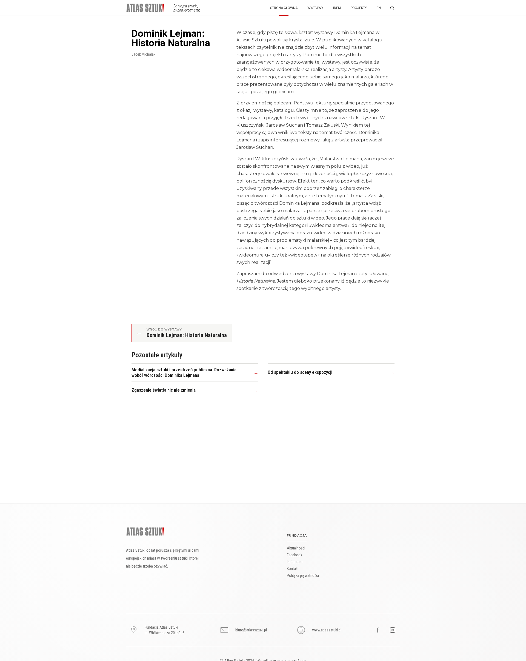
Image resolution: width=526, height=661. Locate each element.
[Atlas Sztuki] (145, 531)
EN (379, 8)
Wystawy (315, 8)
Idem (337, 8)
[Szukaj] (392, 8)
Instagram (294, 562)
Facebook (294, 555)
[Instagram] (392, 630)
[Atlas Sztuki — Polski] (149, 7)
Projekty (359, 8)
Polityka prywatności (303, 575)
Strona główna (284, 8)
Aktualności (296, 548)
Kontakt (293, 568)
